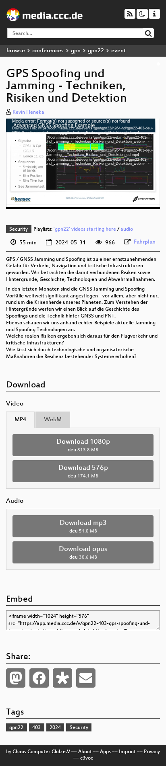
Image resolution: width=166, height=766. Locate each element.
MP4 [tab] (20, 419)
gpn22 (96, 50)
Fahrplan (145, 242)
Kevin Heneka (28, 112)
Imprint (127, 752)
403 (36, 728)
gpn (76, 50)
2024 (55, 728)
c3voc (86, 758)
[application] (83, 164)
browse (15, 50)
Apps (105, 752)
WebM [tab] (53, 419)
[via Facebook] (39, 678)
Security (18, 229)
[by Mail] (85, 678)
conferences (48, 50)
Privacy (152, 752)
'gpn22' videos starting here (85, 229)
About (85, 752)
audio (126, 229)
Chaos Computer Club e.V (41, 752)
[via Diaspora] (62, 678)
